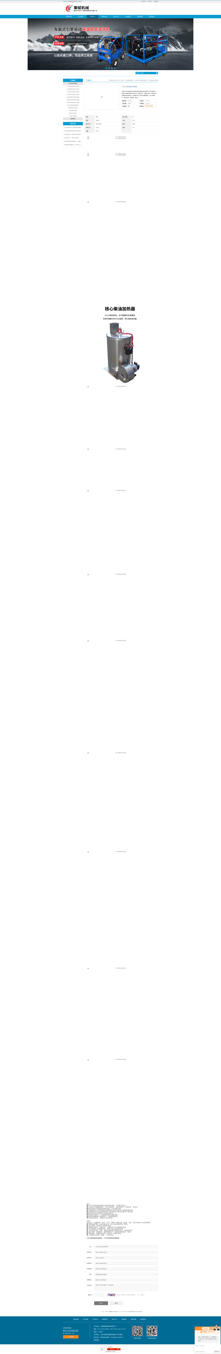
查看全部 (73, 118)
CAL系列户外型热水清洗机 (73, 91)
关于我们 (81, 16)
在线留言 (150, 1)
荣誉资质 (140, 16)
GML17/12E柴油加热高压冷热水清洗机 (133, 1311)
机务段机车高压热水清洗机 (73, 102)
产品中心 (92, 16)
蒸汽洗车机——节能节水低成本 (71, 137)
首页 (118, 80)
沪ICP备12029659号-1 (117, 1337)
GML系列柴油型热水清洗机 (73, 86)
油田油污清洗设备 (73, 113)
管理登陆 (96, 1340)
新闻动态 (104, 16)
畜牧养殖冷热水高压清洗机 (73, 99)
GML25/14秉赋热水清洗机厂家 (112, 1311)
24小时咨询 (71, 1336)
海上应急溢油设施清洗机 (73, 105)
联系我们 (144, 1)
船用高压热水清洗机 (73, 107)
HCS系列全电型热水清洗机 (73, 94)
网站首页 (69, 16)
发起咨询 (217, 1351)
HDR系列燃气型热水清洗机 (73, 97)
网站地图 (156, 1)
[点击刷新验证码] (111, 1294)
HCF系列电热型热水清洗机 (73, 89)
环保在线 (102, 1337)
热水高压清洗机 (73, 83)
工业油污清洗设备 (73, 115)
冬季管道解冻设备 (73, 110)
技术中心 (116, 16)
